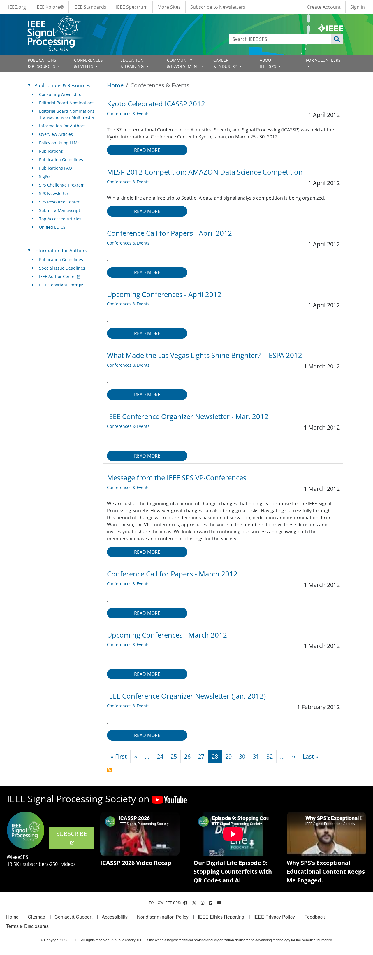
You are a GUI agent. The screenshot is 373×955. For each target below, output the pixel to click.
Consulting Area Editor (61, 94)
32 (269, 756)
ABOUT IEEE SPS (268, 63)
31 (256, 756)
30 (242, 756)
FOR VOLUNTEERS (323, 60)
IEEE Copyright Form (58, 285)
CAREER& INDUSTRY (225, 63)
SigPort (46, 176)
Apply (337, 39)
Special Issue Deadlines (62, 268)
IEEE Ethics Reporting (221, 916)
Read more (147, 150)
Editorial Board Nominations (66, 102)
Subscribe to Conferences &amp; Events (109, 770)
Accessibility (115, 916)
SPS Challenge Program (62, 185)
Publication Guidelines (61, 159)
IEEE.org (17, 7)
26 (187, 756)
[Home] (54, 21)
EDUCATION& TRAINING (132, 63)
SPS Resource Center (59, 202)
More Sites (169, 7)
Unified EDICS (52, 227)
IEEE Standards (89, 7)
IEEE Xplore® (50, 7)
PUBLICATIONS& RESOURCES (42, 63)
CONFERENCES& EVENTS (88, 63)
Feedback (314, 916)
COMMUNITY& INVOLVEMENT (183, 63)
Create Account (324, 7)
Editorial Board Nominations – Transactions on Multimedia (68, 114)
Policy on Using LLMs (59, 142)
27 (201, 756)
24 (160, 756)
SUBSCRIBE (71, 834)
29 (228, 756)
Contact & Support (73, 916)
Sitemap (36, 916)
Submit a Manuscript (59, 210)
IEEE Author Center (57, 276)
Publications (51, 151)
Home (115, 85)
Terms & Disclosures (27, 926)
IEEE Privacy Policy (274, 916)
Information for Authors (62, 126)
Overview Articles (56, 134)
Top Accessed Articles (60, 218)
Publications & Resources (62, 85)
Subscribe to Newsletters (217, 7)
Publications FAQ (55, 168)
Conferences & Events (128, 113)
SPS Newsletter (53, 193)
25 (173, 756)
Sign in (357, 7)
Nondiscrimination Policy (163, 916)
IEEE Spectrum (132, 7)
